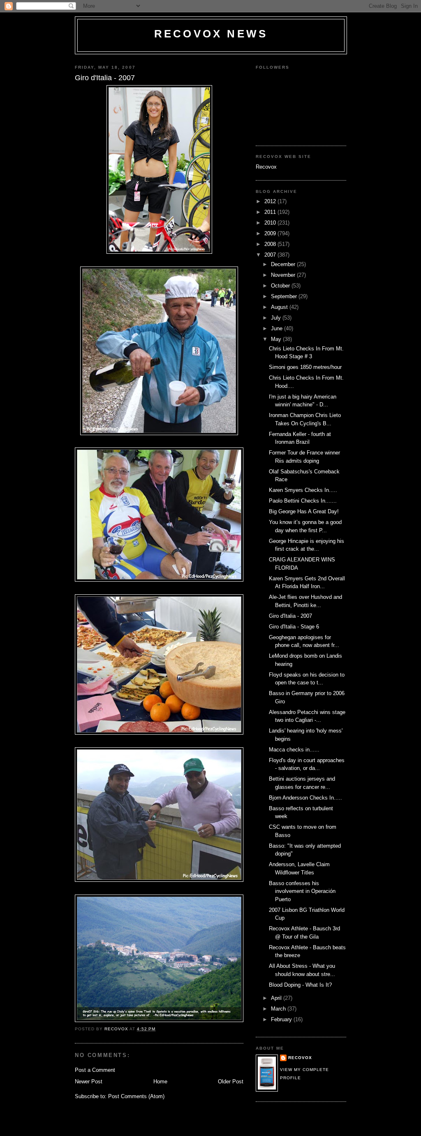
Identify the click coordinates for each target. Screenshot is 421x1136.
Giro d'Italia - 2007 (290, 616)
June (277, 328)
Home (160, 1081)
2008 (271, 244)
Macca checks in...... (294, 750)
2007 (271, 255)
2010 (271, 223)
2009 (271, 233)
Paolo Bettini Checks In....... (303, 501)
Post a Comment (95, 1070)
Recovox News (211, 34)
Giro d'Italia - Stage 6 (294, 627)
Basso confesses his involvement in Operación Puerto (302, 891)
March (279, 1009)
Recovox (266, 167)
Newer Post (88, 1081)
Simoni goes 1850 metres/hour (305, 367)
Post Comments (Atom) (136, 1096)
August (280, 307)
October (281, 286)
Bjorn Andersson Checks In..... (305, 798)
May (277, 339)
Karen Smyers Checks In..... (303, 490)
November (284, 275)
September (284, 296)
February (282, 1019)
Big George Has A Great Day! (304, 511)
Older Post (230, 1081)
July (276, 318)
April (277, 998)
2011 (271, 212)
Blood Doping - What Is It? (300, 985)
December (284, 264)
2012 (271, 201)
